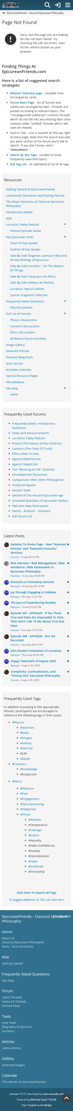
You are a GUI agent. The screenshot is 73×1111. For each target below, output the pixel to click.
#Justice (33, 835)
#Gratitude (35, 866)
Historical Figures (24, 485)
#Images (26, 738)
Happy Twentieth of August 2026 (33, 661)
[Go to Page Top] (66, 1098)
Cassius (15, 557)
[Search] (47, 5)
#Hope (32, 861)
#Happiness (28, 809)
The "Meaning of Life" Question (33, 469)
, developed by (36, 1094)
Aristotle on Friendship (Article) (32, 582)
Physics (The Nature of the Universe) (36, 443)
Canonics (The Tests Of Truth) (32, 449)
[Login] (58, 5)
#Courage (35, 830)
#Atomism (27, 727)
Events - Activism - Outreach (31, 511)
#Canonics (19, 764)
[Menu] (68, 5)
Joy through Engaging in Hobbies (33, 592)
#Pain (24, 793)
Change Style (62, 916)
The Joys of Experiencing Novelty (33, 602)
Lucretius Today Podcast (28, 438)
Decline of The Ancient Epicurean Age (37, 495)
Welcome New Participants (30, 506)
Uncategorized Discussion (29, 474)
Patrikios (15, 576)
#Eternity (26, 748)
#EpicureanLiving (32, 804)
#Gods (24, 733)
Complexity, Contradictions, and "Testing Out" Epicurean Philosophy (35, 674)
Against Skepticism (25, 464)
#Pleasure (27, 788)
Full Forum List (22, 516)
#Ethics (17, 781)
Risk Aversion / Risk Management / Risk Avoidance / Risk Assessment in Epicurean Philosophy (38, 567)
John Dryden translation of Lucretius (36, 651)
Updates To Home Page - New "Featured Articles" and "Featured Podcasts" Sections (38, 548)
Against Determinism (26, 459)
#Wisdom (34, 820)
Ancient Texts (21, 490)
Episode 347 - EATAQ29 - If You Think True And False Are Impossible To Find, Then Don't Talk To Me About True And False (37, 619)
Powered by (36, 1099)
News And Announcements (30, 433)
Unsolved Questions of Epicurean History (40, 500)
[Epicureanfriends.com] (10, 5)
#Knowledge (28, 769)
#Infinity (25, 743)
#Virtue (25, 814)
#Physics (18, 722)
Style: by (36, 1105)
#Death (25, 759)
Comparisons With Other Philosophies (38, 480)
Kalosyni (15, 586)
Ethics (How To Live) (25, 454)
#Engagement (29, 799)
